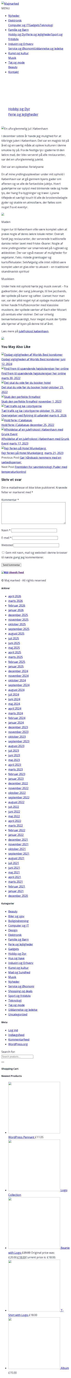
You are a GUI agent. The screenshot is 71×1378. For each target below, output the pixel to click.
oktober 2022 (17, 793)
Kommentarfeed (18, 1039)
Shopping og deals (20, 991)
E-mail (6, 538)
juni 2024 (14, 699)
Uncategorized (17, 1014)
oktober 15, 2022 (51, 411)
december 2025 (18, 615)
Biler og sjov (16, 916)
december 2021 (18, 840)
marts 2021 (15, 882)
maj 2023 (14, 760)
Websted (7, 545)
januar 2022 (16, 835)
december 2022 (18, 783)
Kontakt (13, 72)
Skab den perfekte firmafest (19, 401)
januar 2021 (16, 891)
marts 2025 (15, 657)
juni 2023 (14, 755)
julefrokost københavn (33, 331)
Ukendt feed (16, 572)
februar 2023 (16, 774)
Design (12, 930)
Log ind (13, 1030)
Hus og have (16, 958)
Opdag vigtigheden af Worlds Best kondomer (30, 359)
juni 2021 (14, 868)
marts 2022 (15, 825)
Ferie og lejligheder (38, 34)
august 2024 (16, 690)
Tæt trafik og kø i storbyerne (20, 411)
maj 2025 (14, 648)
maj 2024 (14, 704)
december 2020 (18, 896)
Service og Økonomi (21, 48)
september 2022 (18, 797)
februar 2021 (16, 886)
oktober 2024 (17, 680)
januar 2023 (16, 779)
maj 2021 (14, 872)
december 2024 (18, 671)
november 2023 (18, 732)
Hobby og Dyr (17, 34)
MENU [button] (5, 8)
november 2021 (18, 844)
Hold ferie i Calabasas (15, 425)
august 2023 (16, 746)
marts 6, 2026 (58, 415)
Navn (6, 530)
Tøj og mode (16, 62)
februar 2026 (16, 605)
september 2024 (18, 685)
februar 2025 (16, 662)
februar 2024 (16, 718)
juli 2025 (13, 638)
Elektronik (15, 20)
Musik (12, 58)
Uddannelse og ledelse (48, 48)
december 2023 (18, 727)
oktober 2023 (17, 737)
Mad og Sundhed (19, 972)
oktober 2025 (17, 624)
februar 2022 (16, 830)
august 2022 (16, 802)
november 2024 (18, 676)
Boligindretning (18, 921)
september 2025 (18, 629)
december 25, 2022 (42, 425)
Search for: (8, 1052)
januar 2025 (16, 666)
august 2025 (16, 633)
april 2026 (14, 596)
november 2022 (18, 788)
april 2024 (14, 708)
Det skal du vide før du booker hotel (24, 387)
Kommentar (10, 500)
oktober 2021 (17, 849)
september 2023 (18, 741)
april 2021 (14, 877)
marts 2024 (15, 713)
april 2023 (14, 765)
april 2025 (14, 652)
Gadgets (34, 25)
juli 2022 (13, 807)
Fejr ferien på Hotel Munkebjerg (22, 453)
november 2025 (18, 620)
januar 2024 (16, 722)
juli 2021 (13, 863)
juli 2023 (13, 751)
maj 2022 (14, 816)
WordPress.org (18, 1044)
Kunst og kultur (18, 53)
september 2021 (18, 853)
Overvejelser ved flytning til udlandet (24, 415)
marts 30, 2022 (10, 378)
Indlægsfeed (16, 1035)
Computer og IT (18, 25)
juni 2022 (14, 811)
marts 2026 (15, 601)
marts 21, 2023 (53, 453)
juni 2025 (14, 643)
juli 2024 (13, 694)
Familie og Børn (18, 30)
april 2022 (14, 821)
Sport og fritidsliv (19, 996)
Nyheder (13, 16)
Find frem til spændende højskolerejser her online (33, 373)
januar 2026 (16, 610)
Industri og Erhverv (20, 44)
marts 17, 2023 (18, 443)
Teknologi (46, 25)
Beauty (12, 67)
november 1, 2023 (49, 401)
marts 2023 (15, 769)
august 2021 (16, 858)
